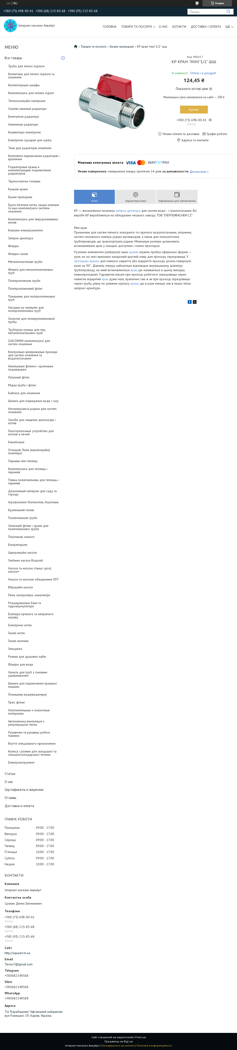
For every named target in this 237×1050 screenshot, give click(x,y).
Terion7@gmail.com (19, 964)
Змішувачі (15, 649)
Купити (194, 109)
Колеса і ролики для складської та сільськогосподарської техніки (32, 753)
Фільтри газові (18, 254)
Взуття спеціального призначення (32, 743)
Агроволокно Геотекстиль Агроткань (33, 502)
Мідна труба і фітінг (22, 385)
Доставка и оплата (19, 806)
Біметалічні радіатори (23, 116)
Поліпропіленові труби (24, 281)
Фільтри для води (20, 664)
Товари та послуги (136, 27)
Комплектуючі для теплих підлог (31, 93)
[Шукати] (228, 12)
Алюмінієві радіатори (23, 124)
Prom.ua (140, 1037)
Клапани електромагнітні (25, 230)
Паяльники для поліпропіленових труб (31, 298)
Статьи (10, 773)
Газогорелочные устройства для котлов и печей (31, 432)
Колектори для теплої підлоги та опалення (31, 75)
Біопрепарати (17, 545)
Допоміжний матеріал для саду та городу (32, 492)
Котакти (179, 27)
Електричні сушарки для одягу (30, 140)
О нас (163, 27)
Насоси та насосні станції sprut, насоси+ (29, 570)
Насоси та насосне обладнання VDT (33, 579)
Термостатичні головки (24, 181)
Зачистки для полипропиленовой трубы (31, 320)
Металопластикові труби (25, 262)
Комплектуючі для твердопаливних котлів (33, 220)
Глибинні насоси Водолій (25, 560)
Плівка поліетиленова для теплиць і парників (33, 481)
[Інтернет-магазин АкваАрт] (10, 25)
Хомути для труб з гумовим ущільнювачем (27, 674)
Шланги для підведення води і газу (33, 401)
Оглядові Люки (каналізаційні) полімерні (29, 451)
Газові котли (16, 633)
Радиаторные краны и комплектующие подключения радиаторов (29, 170)
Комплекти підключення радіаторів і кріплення (33, 157)
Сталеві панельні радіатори (27, 109)
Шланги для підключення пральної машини (32, 685)
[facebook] (190, 303)
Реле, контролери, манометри (29, 595)
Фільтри (13, 246)
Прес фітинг (16, 702)
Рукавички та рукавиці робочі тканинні (29, 734)
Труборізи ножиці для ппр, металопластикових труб (27, 331)
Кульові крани (18, 189)
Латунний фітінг (19, 377)
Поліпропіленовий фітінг (25, 288)
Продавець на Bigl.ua (118, 1041)
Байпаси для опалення (24, 393)
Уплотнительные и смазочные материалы (29, 711)
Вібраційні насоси (20, 587)
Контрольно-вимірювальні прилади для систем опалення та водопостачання (32, 355)
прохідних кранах (86, 261)
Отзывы (10, 797)
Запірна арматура (20, 238)
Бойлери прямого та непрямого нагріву (30, 615)
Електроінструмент (21, 762)
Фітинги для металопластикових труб (30, 271)
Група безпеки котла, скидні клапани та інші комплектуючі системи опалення (33, 208)
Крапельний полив (21, 510)
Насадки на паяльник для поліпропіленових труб (26, 309)
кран (134, 270)
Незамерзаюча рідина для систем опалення (32, 410)
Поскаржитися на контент (118, 1045)
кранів (133, 252)
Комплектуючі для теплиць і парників (27, 470)
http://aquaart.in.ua (17, 953)
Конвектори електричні (24, 132)
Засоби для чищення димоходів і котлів (32, 421)
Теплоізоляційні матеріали (26, 101)
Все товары (13, 58)
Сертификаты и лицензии (24, 789)
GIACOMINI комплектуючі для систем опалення (29, 342)
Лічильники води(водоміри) (27, 694)
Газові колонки (18, 641)
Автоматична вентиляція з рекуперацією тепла (26, 723)
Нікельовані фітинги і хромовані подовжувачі (30, 367)
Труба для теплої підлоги (26, 66)
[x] (194, 303)
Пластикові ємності (21, 537)
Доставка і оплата (206, 27)
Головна (109, 27)
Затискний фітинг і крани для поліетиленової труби (28, 527)
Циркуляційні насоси (22, 552)
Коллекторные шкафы (24, 85)
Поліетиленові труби (22, 518)
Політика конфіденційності (154, 1045)
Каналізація (16, 442)
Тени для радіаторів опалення (29, 148)
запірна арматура (128, 211)
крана (135, 283)
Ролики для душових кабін (27, 656)
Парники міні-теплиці (22, 461)
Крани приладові (20, 197)
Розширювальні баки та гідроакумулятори (24, 604)
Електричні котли (20, 625)
